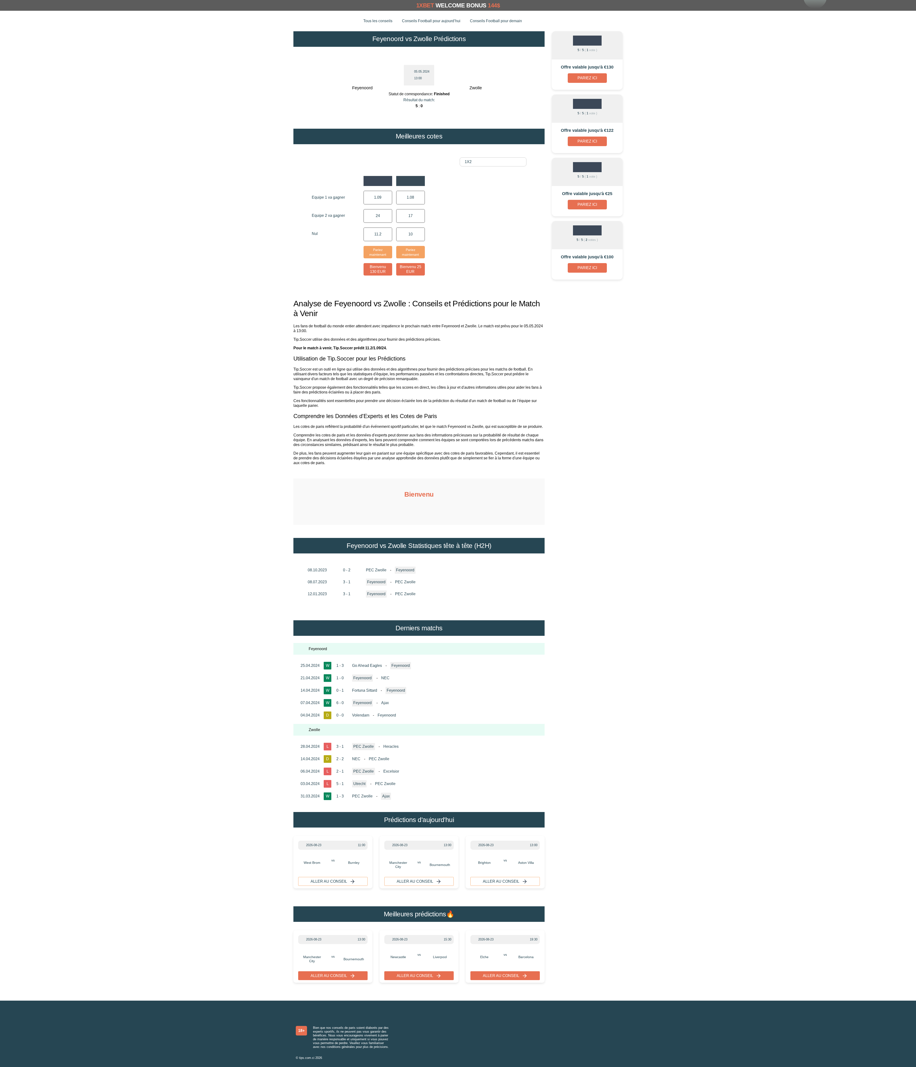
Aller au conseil (329, 881)
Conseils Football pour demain (496, 21)
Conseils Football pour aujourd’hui (431, 21)
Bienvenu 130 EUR (378, 269)
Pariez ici (587, 78)
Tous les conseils (377, 21)
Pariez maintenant (377, 252)
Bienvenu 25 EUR (410, 269)
